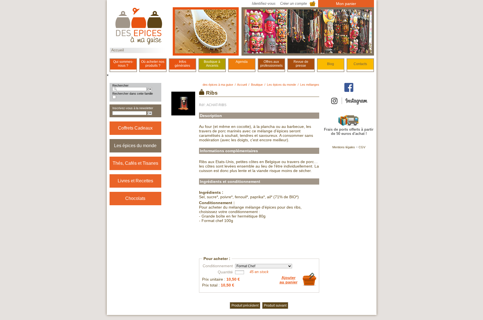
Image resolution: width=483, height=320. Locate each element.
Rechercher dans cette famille (132, 93)
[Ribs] (184, 115)
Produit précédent (245, 305)
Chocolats (135, 198)
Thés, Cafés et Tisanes (135, 163)
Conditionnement (218, 266)
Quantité (225, 272)
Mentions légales (343, 147)
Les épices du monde (135, 145)
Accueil (117, 50)
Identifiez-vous (264, 3)
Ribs (212, 93)
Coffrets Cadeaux (135, 128)
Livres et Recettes (135, 180)
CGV (362, 147)
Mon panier (346, 3)
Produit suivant (275, 305)
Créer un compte (293, 3)
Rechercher (120, 85)
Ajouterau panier (288, 279)
